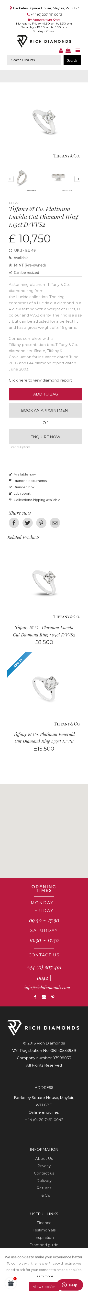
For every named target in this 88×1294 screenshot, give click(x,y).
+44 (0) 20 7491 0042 (44, 1119)
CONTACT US (44, 955)
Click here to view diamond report (40, 380)
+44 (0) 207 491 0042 (46, 14)
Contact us (44, 1173)
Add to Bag (45, 394)
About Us (44, 1158)
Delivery (44, 1180)
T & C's (44, 1195)
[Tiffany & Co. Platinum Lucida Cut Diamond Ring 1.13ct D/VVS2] (44, 88)
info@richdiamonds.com (47, 987)
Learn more (44, 1276)
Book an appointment (45, 410)
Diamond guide (44, 1244)
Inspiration (44, 1237)
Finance (44, 1222)
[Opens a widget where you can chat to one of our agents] (69, 1285)
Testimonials (44, 1230)
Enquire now (45, 437)
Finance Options (19, 447)
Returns (44, 1188)
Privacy (44, 1165)
